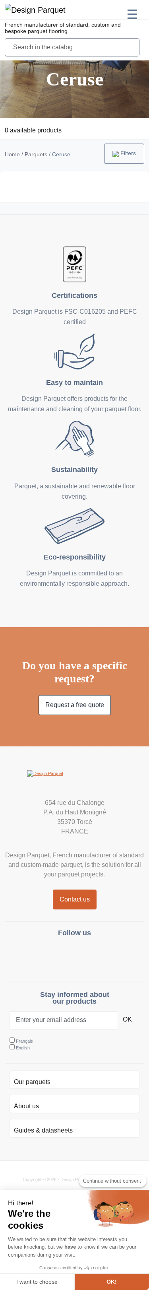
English (23, 1047)
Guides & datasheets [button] (43, 1130)
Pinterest (94, 956)
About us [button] (26, 1106)
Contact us (75, 899)
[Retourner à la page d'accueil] (74, 782)
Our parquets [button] (32, 1081)
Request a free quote (74, 704)
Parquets (36, 154)
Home (12, 154)
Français (24, 1041)
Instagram (55, 956)
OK (127, 1019)
